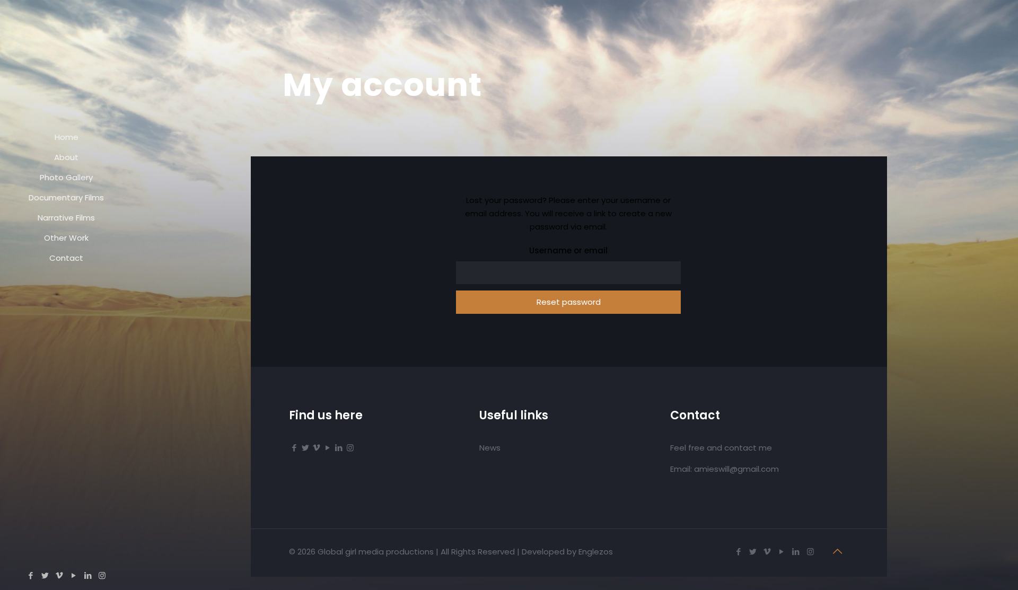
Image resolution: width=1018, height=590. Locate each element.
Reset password (569, 301)
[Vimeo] (59, 575)
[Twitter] (44, 575)
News (490, 447)
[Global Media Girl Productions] (66, 63)
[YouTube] (73, 575)
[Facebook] (30, 575)
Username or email (568, 250)
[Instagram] (102, 575)
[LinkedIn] (87, 575)
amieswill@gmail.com (736, 468)
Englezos (595, 551)
